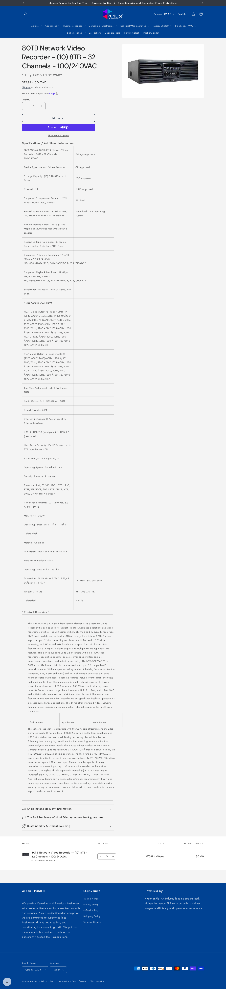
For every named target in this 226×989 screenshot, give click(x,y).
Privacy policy (90, 904)
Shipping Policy (91, 916)
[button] (25, 14)
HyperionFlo (152, 898)
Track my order (91, 898)
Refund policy (47, 981)
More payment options (58, 135)
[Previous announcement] (23, 3)
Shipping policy (97, 981)
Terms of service (79, 981)
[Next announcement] (202, 3)
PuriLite (33, 981)
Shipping (26, 87)
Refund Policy (90, 910)
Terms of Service (92, 922)
